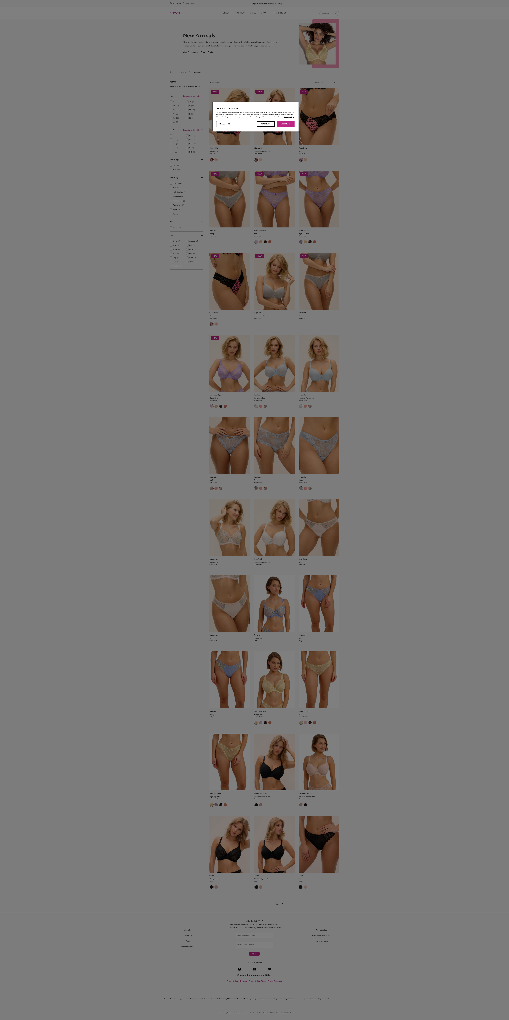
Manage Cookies (225, 124)
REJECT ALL (266, 124)
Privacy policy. (289, 117)
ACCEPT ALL (286, 124)
